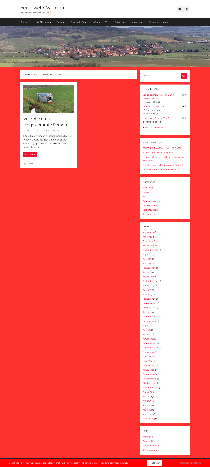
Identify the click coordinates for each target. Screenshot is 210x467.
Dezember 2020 (150, 343)
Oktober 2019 (149, 383)
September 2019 (150, 387)
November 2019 (150, 379)
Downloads (120, 22)
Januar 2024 (148, 277)
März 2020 (147, 361)
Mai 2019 (147, 405)
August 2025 (148, 254)
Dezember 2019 (150, 374)
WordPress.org (150, 450)
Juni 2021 (147, 334)
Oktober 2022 (149, 307)
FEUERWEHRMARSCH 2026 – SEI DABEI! (162, 148)
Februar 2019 (149, 418)
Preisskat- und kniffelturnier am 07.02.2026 (163, 165)
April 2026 (147, 237)
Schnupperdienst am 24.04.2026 (158, 152)
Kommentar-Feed (151, 445)
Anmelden (148, 437)
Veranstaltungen (151, 210)
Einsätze (61, 22)
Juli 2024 (147, 272)
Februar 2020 (149, 365)
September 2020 (150, 347)
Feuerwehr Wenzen (42, 7)
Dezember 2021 (150, 316)
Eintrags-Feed (149, 441)
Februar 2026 (149, 241)
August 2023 (148, 285)
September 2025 (150, 250)
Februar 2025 (149, 268)
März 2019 (147, 414)
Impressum (137, 22)
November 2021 (150, 321)
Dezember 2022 (150, 303)
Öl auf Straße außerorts (153, 106)
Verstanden (154, 463)
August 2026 (149, 232)
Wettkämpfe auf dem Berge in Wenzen (161, 169)
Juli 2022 (147, 312)
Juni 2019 (147, 401)
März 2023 (147, 294)
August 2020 (149, 352)
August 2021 (148, 325)
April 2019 (147, 410)
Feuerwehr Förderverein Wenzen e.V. (89, 22)
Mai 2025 (147, 263)
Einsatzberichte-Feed (155, 127)
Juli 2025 (147, 259)
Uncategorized (150, 205)
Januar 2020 (148, 370)
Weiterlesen (30, 154)
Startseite (25, 22)
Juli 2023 (147, 290)
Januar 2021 (148, 339)
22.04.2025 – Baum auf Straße (156, 118)
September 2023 (150, 281)
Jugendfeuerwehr (151, 201)
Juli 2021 (147, 330)
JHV (145, 196)
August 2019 (148, 392)
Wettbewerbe (149, 214)
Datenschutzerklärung (159, 22)
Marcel (57, 130)
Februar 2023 (149, 299)
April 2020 (147, 356)
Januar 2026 (148, 245)
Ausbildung (148, 187)
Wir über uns (42, 22)
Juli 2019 (147, 396)
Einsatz (30, 164)
